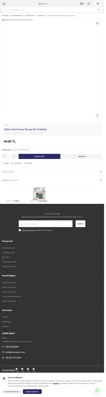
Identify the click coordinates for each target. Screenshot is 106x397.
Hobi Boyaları (30, 15)
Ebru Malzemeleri (8, 246)
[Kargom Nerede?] (81, 3)
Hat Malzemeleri (8, 250)
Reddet (56, 383)
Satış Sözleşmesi (9, 290)
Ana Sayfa (5, 15)
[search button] (98, 9)
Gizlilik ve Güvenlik (9, 299)
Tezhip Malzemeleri (9, 260)
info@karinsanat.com (15, 350)
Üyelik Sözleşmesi (9, 285)
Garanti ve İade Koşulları (11, 294)
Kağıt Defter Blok (8, 264)
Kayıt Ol (80, 222)
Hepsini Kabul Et (32, 391)
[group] (52, 68)
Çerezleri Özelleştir (11, 391)
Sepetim (5, 324)
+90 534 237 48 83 (13, 355)
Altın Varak (6, 255)
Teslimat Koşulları (9, 280)
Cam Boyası (41, 15)
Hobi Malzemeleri (17, 15)
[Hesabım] (88, 3)
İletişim (5, 315)
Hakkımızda (6, 320)
